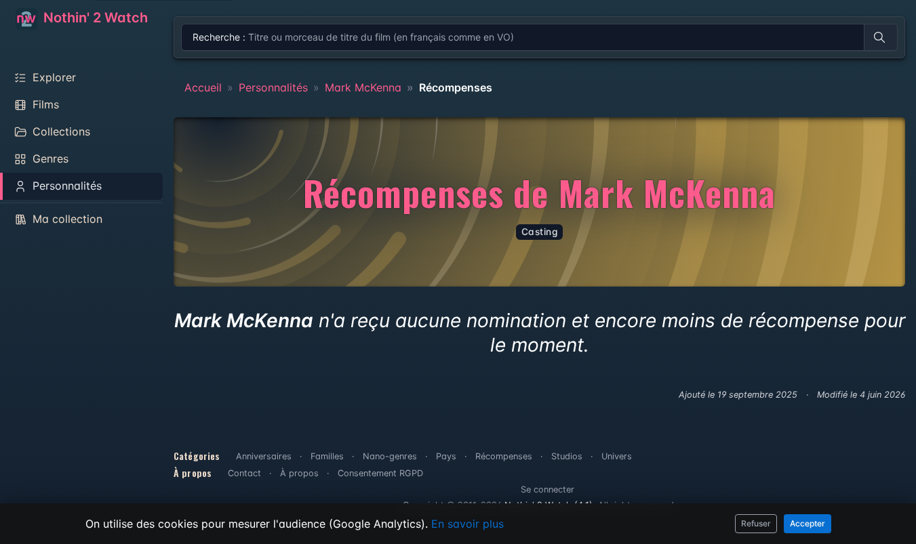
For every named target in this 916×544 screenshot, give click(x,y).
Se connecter (547, 489)
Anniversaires (264, 456)
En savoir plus (467, 523)
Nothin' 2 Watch (94, 17)
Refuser (756, 523)
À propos (299, 473)
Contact (244, 473)
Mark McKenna (363, 87)
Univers (616, 456)
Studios (566, 456)
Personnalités (273, 87)
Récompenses (503, 456)
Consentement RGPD (380, 473)
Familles (327, 456)
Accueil (203, 87)
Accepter (807, 523)
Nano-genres (390, 456)
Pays (446, 456)
